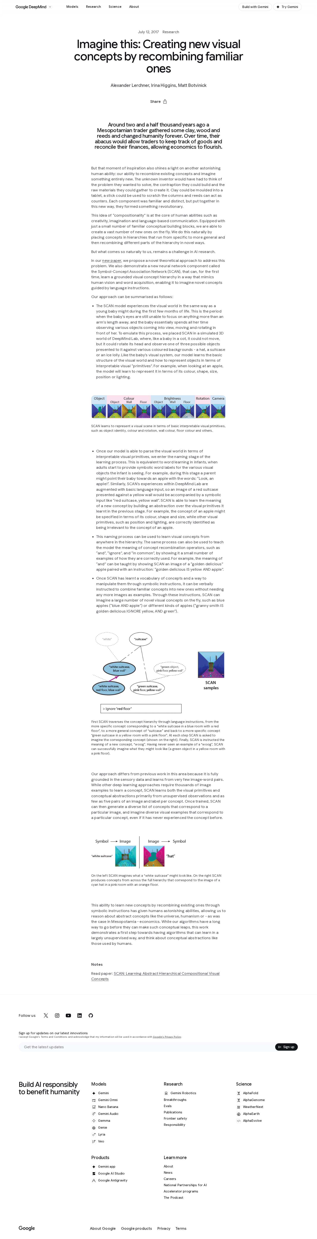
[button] (158, 101)
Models (72, 7)
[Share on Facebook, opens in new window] (147, 112)
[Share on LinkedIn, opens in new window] (158, 112)
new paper (111, 260)
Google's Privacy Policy (167, 1037)
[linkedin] (79, 1015)
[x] (46, 1015)
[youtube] (68, 1015)
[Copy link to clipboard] (181, 112)
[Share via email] (170, 112)
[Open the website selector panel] (50, 7)
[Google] (27, 1228)
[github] (91, 1015)
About (134, 7)
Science (115, 7)
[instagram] (57, 1015)
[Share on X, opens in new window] (136, 112)
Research (93, 7)
